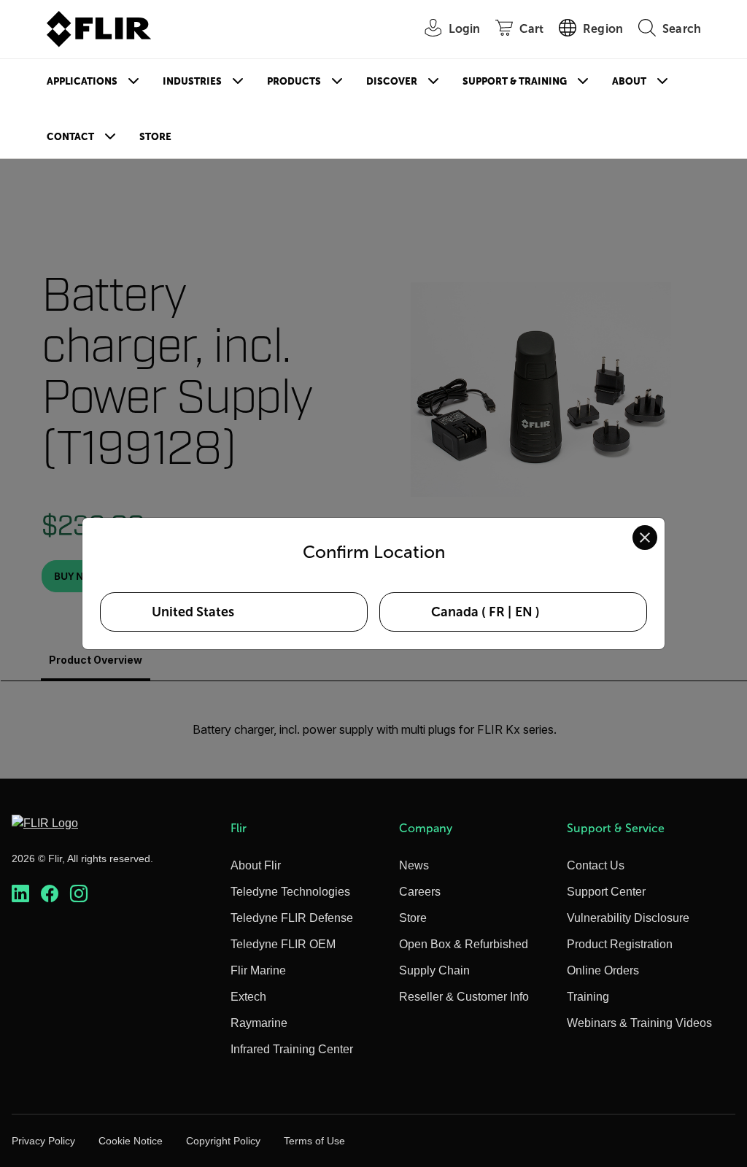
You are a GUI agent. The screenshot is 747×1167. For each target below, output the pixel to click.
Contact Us (595, 865)
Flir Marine (258, 970)
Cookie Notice (130, 1141)
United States (193, 612)
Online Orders (603, 970)
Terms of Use (314, 1141)
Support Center (606, 891)
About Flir (256, 865)
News (414, 865)
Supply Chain (434, 970)
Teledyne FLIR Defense (292, 918)
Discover (391, 81)
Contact (70, 136)
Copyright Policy (223, 1141)
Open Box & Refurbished (463, 944)
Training (588, 996)
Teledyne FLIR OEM (283, 944)
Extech (248, 996)
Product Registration (620, 944)
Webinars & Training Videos (639, 1023)
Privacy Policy (43, 1141)
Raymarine (259, 1023)
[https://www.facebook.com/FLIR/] (49, 894)
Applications (82, 81)
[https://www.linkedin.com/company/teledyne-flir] (20, 894)
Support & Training (514, 81)
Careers (420, 891)
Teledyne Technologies (290, 891)
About (629, 81)
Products (294, 81)
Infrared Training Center (292, 1049)
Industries (192, 81)
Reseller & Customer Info (464, 996)
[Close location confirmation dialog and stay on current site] (644, 537)
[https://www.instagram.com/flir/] (79, 894)
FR (497, 612)
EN (524, 612)
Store (155, 136)
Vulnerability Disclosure (628, 918)
